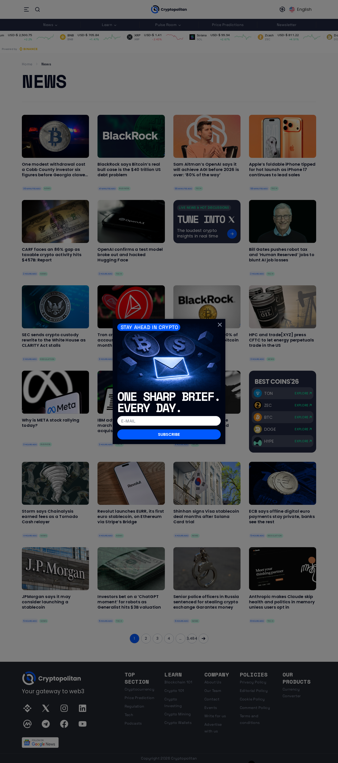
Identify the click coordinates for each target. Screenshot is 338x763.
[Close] (219, 324)
